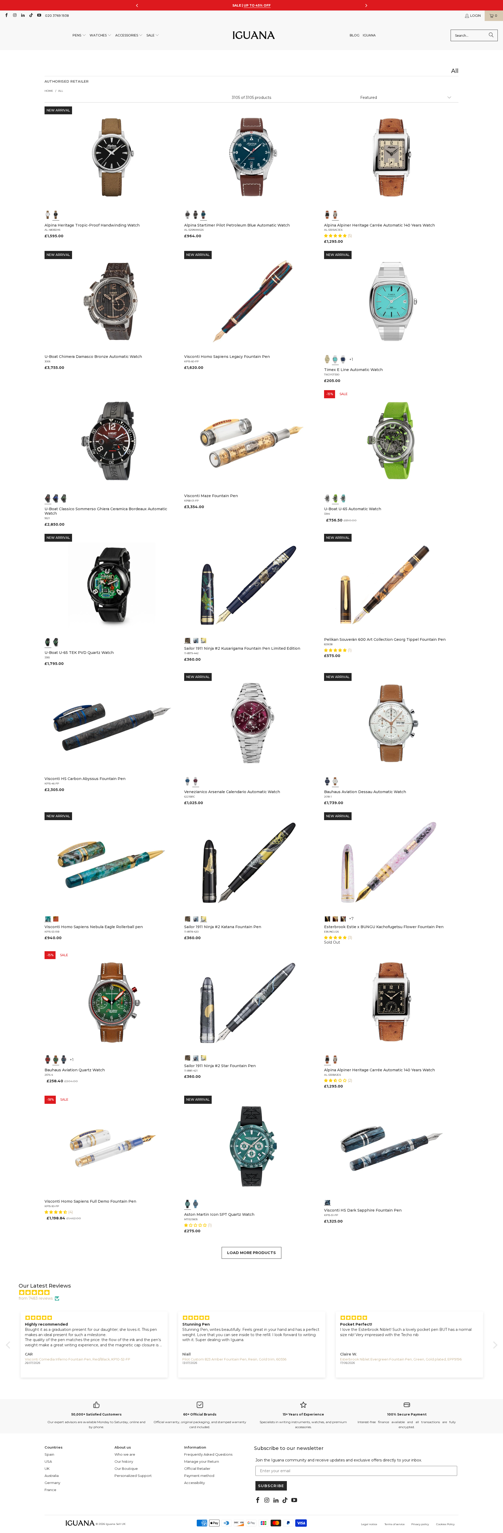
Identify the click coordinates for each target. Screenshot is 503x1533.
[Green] (335, 498)
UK (47, 1468)
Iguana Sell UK (115, 1524)
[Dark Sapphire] (327, 1202)
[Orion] (56, 918)
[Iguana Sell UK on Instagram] (14, 16)
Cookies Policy (445, 1524)
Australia (52, 1475)
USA (48, 1461)
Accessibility (194, 1483)
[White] (48, 214)
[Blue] (203, 214)
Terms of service (395, 1524)
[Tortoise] (335, 918)
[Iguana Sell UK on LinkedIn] (22, 16)
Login (475, 16)
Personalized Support (133, 1475)
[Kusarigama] (187, 640)
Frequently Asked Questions (208, 1454)
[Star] (196, 640)
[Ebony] (327, 918)
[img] (254, 1292)
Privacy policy (420, 1524)
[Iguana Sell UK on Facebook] (6, 16)
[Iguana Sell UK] (254, 35)
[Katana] (203, 640)
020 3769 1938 (57, 16)
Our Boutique (126, 1468)
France (50, 1490)
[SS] (56, 642)
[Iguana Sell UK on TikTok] (31, 16)
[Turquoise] (335, 359)
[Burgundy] (196, 781)
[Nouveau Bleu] (343, 918)
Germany (52, 1483)
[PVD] (48, 642)
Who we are (124, 1454)
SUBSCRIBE (271, 1485)
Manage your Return (201, 1461)
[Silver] (335, 214)
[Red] (48, 1059)
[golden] (327, 359)
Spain (49, 1454)
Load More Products (251, 1252)
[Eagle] (48, 918)
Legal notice (369, 1524)
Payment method (199, 1475)
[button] (79, 35)
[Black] (56, 214)
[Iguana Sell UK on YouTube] (39, 16)
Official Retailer (197, 1468)
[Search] (491, 35)
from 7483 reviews (36, 1298)
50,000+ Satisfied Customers (96, 1414)
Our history (123, 1461)
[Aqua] (343, 498)
